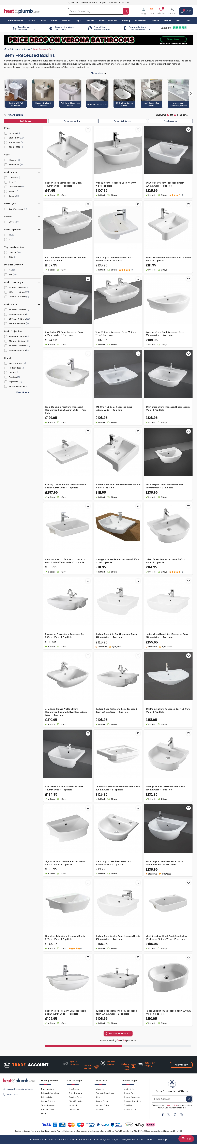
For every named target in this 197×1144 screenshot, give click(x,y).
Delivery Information (50, 1093)
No (10, 270)
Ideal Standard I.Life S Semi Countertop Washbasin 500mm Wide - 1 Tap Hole (166, 938)
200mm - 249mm (17, 296)
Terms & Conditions (105, 1093)
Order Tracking (75, 1093)
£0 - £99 (13, 133)
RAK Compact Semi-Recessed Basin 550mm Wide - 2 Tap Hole (114, 863)
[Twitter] (169, 1115)
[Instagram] (181, 1115)
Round (12, 191)
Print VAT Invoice (76, 1101)
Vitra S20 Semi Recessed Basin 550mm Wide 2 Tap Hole (115, 334)
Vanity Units (129, 1089)
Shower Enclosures (132, 1097)
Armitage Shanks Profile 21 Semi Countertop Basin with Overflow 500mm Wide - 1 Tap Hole (66, 712)
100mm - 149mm (17, 287)
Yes (10, 274)
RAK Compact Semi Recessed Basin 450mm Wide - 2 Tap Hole (164, 486)
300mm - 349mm (17, 336)
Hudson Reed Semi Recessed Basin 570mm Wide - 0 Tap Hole (168, 1012)
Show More (22, 392)
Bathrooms (15, 49)
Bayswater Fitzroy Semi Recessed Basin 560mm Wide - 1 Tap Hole (65, 636)
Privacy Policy (102, 1101)
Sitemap (100, 1109)
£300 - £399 (14, 147)
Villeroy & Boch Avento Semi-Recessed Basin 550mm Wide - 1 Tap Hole (65, 486)
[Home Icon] (5, 49)
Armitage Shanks (17, 386)
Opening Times (75, 1097)
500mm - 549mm (17, 319)
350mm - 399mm (17, 341)
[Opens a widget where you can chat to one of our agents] (186, 1139)
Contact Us (74, 1109)
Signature (13, 381)
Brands (167, 20)
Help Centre (74, 1089)
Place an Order (47, 1089)
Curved (12, 177)
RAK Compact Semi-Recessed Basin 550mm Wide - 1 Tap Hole (114, 259)
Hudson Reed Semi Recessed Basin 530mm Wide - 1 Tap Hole (117, 486)
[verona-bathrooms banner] (98, 40)
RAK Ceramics (15, 363)
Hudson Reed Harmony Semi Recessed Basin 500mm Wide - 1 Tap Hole (65, 1012)
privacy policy (171, 1105)
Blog (98, 1097)
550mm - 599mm (17, 323)
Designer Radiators (132, 1101)
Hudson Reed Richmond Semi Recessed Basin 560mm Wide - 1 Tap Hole (116, 710)
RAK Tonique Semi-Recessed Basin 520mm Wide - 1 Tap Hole (168, 408)
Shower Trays (130, 1093)
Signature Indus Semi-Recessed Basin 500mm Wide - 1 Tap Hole (65, 863)
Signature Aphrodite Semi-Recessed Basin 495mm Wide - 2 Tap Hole (117, 788)
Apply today (181, 1064)
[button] (172, 11)
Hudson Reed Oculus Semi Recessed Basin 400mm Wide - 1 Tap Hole (117, 938)
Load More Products (120, 1033)
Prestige (13, 377)
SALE (188, 20)
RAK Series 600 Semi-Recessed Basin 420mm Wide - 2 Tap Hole (64, 334)
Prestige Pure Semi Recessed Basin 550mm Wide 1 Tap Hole (117, 561)
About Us (100, 1089)
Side (11, 257)
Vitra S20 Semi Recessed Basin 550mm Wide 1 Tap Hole (65, 259)
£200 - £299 (14, 142)
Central (12, 252)
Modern (12, 160)
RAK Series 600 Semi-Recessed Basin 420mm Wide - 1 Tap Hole (64, 788)
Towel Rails (129, 1105)
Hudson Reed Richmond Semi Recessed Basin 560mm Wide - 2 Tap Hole (116, 1012)
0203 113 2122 (12, 1094)
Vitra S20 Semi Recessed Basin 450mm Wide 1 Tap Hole (115, 184)
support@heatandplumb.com (20, 1089)
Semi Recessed (16, 209)
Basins (27, 49)
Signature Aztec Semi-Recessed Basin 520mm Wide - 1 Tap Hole (65, 938)
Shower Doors (130, 1109)
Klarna (44, 1113)
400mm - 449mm (17, 309)
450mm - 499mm (17, 314)
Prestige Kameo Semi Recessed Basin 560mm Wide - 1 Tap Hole (165, 788)
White (11, 222)
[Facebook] (162, 1115)
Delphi (12, 372)
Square (12, 196)
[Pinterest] (175, 1115)
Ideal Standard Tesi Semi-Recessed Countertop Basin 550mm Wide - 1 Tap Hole (65, 410)
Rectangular (15, 186)
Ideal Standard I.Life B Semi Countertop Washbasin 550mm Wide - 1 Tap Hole (65, 561)
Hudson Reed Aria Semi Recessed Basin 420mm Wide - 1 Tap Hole (116, 636)
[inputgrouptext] (126, 11)
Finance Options (48, 1109)
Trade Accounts (48, 1105)
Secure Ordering (48, 1101)
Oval (11, 182)
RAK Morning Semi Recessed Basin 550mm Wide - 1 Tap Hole (168, 710)
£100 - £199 (14, 137)
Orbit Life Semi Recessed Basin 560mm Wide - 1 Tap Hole (166, 561)
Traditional (14, 164)
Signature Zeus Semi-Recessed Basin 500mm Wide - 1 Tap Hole (165, 334)
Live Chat (73, 1105)
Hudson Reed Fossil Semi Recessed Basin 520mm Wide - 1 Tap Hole (167, 636)
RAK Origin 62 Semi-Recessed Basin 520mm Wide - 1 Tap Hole (114, 408)
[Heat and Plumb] (22, 11)
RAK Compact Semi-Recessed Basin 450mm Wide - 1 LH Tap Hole (164, 863)
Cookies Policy (102, 1105)
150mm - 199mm (17, 292)
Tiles (178, 20)
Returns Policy (47, 1097)
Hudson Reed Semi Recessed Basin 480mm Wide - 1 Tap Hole (63, 184)
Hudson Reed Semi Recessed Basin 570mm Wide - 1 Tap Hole (168, 259)
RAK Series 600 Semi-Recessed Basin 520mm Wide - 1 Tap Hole (165, 184)
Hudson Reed (15, 368)
